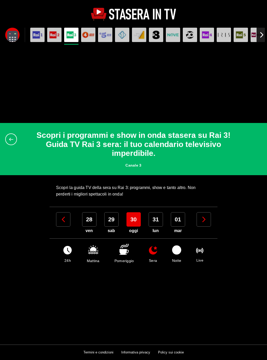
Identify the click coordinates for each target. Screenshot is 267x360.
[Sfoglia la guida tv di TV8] (156, 35)
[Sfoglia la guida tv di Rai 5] (241, 35)
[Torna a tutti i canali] (12, 139)
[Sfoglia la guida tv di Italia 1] (122, 35)
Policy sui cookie (171, 352)
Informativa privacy (135, 352)
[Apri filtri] (12, 35)
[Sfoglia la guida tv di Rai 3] (71, 35)
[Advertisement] (133, 83)
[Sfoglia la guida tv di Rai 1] (37, 35)
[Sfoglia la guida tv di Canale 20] (190, 35)
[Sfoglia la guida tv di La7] (139, 35)
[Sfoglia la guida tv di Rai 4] (207, 35)
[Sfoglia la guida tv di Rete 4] (88, 35)
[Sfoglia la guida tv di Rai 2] (54, 35)
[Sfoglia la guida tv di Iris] (224, 35)
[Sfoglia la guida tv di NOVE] (173, 35)
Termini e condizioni (98, 352)
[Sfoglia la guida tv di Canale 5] (105, 35)
